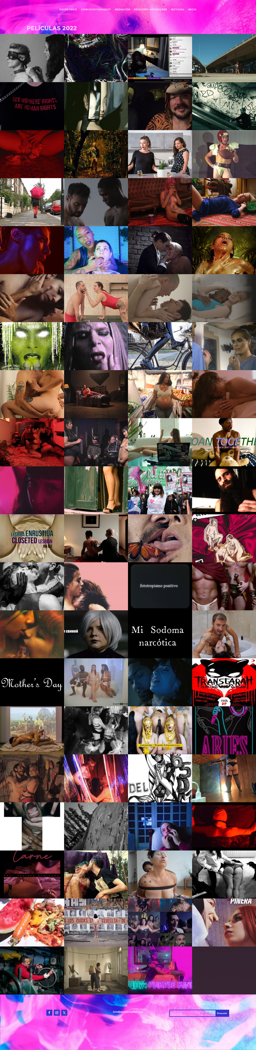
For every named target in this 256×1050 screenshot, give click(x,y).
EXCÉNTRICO (68, 9)
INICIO (192, 9)
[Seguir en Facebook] (49, 1013)
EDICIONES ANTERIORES (150, 9)
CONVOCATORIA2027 (96, 9)
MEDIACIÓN (122, 9)
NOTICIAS (177, 9)
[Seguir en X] (64, 1013)
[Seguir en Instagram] (57, 1013)
